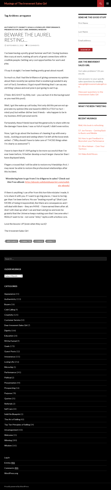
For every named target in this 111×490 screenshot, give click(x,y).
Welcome (8, 435)
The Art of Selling (12, 419)
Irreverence (9, 356)
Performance (53, 27)
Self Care (23, 29)
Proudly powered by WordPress (16, 486)
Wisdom (42, 29)
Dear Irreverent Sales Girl (15, 325)
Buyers (7, 304)
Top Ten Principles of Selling (17, 424)
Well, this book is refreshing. (91, 125)
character (26, 241)
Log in (7, 457)
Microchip (8, 367)
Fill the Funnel (10, 341)
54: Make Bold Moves (88, 154)
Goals (30, 27)
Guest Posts (10, 351)
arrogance (12, 241)
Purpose (8, 393)
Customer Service (12, 320)
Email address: (84, 40)
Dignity (23, 27)
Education (8, 335)
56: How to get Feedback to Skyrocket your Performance (91, 139)
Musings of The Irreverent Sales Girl (25, 3)
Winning (33, 29)
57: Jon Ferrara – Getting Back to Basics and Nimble (92, 131)
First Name (83, 23)
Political (7, 377)
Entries (9, 463)
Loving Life (39, 27)
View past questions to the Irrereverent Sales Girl (90, 93)
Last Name (83, 31)
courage (39, 241)
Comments (11, 468)
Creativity (8, 315)
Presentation (11, 29)
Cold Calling (9, 309)
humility (51, 241)
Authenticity (11, 27)
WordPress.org (11, 473)
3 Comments (33, 45)
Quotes (7, 398)
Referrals (8, 403)
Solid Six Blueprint (12, 414)
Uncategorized (11, 430)
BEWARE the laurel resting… (27, 37)
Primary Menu (107, 3)
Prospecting (9, 388)
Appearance (9, 294)
